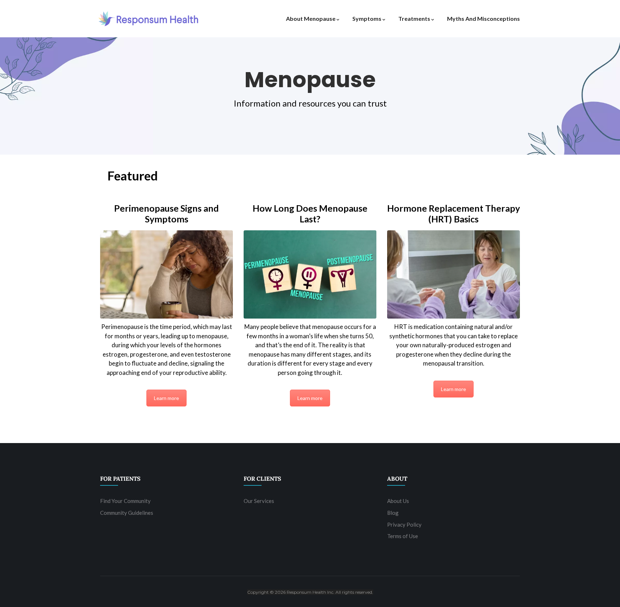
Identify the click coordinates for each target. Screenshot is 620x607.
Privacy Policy (404, 524)
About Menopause (310, 18)
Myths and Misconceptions (483, 18)
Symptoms (366, 18)
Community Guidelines (126, 512)
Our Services (259, 501)
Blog (393, 512)
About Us (398, 501)
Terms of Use (402, 536)
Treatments (414, 18)
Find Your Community (125, 501)
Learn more (166, 398)
